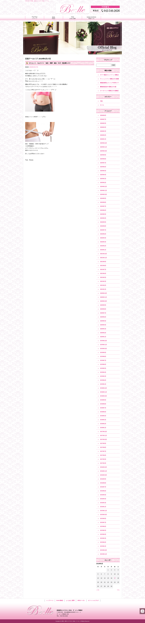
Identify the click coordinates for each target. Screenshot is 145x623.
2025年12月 (103, 143)
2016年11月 (103, 471)
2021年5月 (103, 277)
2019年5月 (103, 368)
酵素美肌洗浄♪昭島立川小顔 (108, 86)
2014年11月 (103, 554)
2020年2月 (103, 332)
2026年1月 (103, 139)
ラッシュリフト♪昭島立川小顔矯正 (109, 79)
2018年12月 (103, 388)
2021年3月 (103, 281)
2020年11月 (103, 297)
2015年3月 (103, 538)
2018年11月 (103, 392)
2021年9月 (103, 261)
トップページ (34, 17)
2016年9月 (103, 479)
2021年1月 (103, 289)
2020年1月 (103, 336)
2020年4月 (103, 325)
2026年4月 (103, 127)
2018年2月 (103, 423)
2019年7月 (103, 360)
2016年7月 (103, 487)
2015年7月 (103, 522)
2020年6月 (103, 317)
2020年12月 (103, 293)
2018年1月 (103, 427)
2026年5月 (103, 123)
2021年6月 (103, 273)
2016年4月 (103, 498)
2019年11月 (103, 344)
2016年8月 (103, 483)
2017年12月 (103, 431)
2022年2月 (103, 246)
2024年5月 (103, 214)
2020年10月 (103, 301)
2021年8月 (103, 265)
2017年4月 (103, 463)
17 (115, 578)
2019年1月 (103, 384)
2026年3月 (103, 131)
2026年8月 (103, 115)
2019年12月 (103, 340)
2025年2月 (103, 182)
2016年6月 (103, 491)
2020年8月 (103, 309)
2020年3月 (103, 329)
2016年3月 (103, 502)
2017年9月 (103, 443)
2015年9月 (103, 518)
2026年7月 (103, 119)
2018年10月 (103, 396)
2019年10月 (103, 348)
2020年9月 (103, 305)
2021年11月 (103, 257)
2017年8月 (103, 447)
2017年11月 (103, 435)
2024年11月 (103, 190)
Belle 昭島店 (53, 17)
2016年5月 (103, 495)
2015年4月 (103, 534)
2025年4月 (103, 174)
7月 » (118, 590)
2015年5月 (103, 530)
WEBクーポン (91, 17)
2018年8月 (103, 404)
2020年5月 (103, 321)
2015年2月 (103, 542)
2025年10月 (103, 151)
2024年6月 (103, 210)
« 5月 (97, 590)
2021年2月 (103, 285)
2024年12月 (103, 186)
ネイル (102, 105)
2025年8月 (103, 159)
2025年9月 (103, 155)
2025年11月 (103, 147)
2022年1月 (103, 249)
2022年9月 (103, 222)
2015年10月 (103, 514)
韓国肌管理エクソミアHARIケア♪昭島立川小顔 (109, 83)
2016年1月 (103, 506)
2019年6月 (103, 364)
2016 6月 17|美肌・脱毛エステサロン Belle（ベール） (37, 0)
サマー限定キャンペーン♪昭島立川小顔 (109, 75)
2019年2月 (103, 380)
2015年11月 (103, 510)
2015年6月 (103, 526)
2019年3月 (103, 376)
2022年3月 (103, 242)
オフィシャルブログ (93, 600)
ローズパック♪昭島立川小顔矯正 (109, 90)
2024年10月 (103, 194)
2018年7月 (103, 408)
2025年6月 (103, 166)
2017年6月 (103, 455)
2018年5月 (103, 415)
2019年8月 (103, 356)
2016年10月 (103, 475)
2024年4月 (103, 218)
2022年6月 (103, 234)
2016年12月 (103, 467)
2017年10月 (103, 439)
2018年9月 (103, 400)
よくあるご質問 (72, 17)
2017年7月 (103, 451)
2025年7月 (103, 163)
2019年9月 (103, 352)
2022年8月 (103, 226)
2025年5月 (103, 170)
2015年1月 (103, 546)
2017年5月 (103, 459)
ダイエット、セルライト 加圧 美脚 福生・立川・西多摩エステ (50, 63)
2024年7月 (103, 206)
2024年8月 (103, 202)
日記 (101, 101)
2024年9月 (103, 198)
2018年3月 (103, 419)
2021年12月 (103, 253)
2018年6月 (103, 412)
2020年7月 (103, 313)
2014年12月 (103, 550)
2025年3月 (103, 178)
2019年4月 (103, 372)
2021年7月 (103, 269)
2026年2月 (103, 135)
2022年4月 (103, 238)
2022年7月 (103, 230)
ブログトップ (108, 60)
